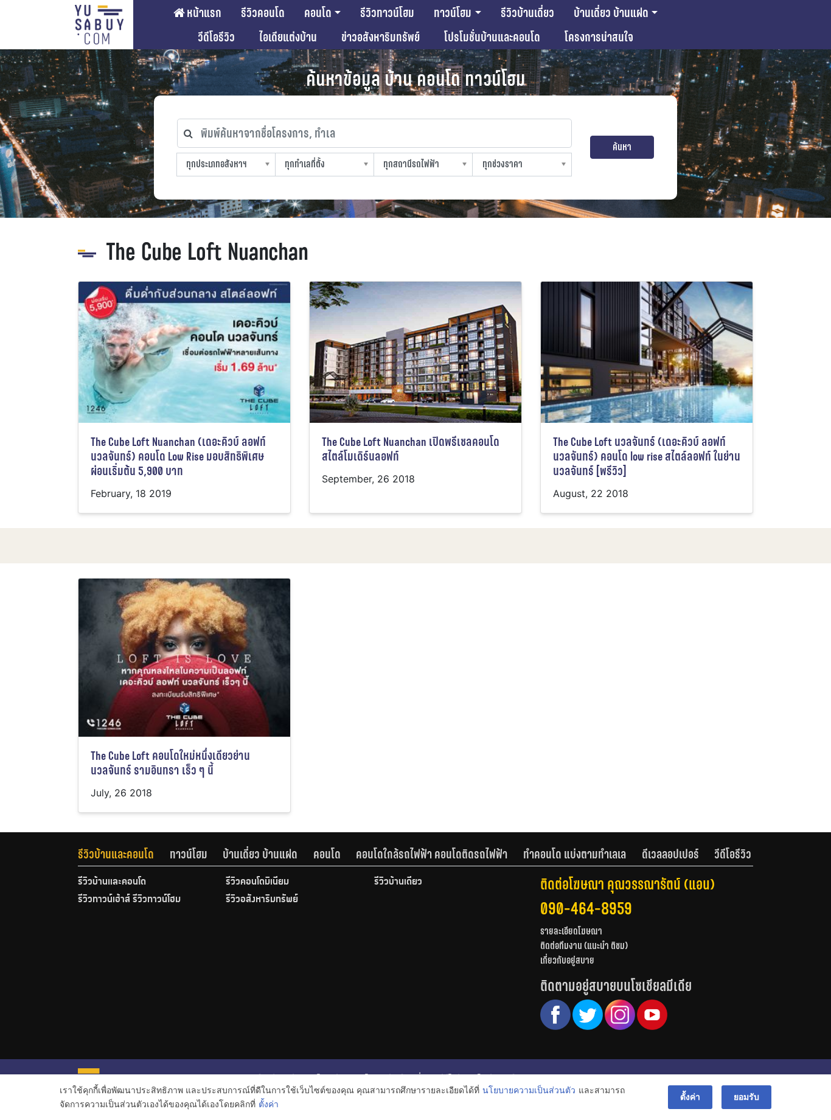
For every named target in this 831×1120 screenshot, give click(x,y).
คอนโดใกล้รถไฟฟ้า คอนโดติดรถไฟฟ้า (431, 854)
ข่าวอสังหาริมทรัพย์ (380, 37)
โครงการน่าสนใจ (599, 37)
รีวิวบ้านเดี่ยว (527, 12)
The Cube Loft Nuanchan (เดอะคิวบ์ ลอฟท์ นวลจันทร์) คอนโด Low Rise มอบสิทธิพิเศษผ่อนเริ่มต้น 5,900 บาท (178, 456)
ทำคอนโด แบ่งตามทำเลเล (574, 854)
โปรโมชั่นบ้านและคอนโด (492, 37)
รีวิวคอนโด (263, 12)
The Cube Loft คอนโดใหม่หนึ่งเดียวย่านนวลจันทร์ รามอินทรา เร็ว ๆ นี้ (170, 763)
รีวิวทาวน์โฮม (387, 12)
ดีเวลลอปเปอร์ (670, 854)
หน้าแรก (202, 12)
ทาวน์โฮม (452, 12)
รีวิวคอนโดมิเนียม (257, 882)
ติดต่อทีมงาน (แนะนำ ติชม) (584, 946)
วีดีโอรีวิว (216, 37)
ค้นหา (622, 147)
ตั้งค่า (269, 1104)
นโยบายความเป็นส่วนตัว (528, 1090)
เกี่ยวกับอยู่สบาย (567, 960)
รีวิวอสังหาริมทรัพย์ (262, 900)
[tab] (124, 854)
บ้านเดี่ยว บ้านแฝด (611, 12)
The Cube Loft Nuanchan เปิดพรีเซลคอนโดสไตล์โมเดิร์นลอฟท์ (410, 449)
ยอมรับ (746, 1096)
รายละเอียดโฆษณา (571, 931)
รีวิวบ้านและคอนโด (116, 854)
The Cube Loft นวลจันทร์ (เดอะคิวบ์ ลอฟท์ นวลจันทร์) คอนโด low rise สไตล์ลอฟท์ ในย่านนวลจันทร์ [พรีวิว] (646, 456)
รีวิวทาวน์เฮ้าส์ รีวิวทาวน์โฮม (129, 900)
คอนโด (318, 12)
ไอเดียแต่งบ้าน (288, 37)
